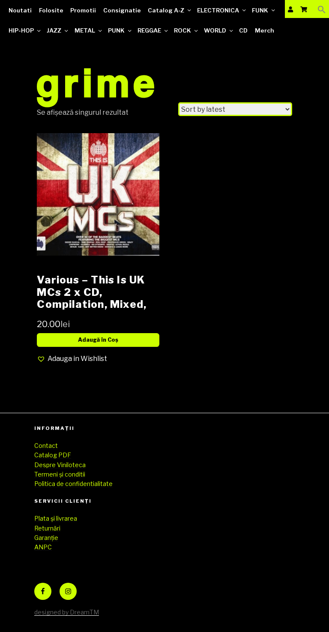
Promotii (83, 10)
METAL (85, 30)
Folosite (51, 10)
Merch (264, 30)
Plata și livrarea (55, 518)
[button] (321, 9)
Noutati (20, 10)
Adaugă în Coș (98, 340)
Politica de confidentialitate (73, 483)
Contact (46, 445)
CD (243, 30)
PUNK (116, 30)
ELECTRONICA (218, 10)
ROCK (182, 30)
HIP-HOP (21, 30)
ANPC (43, 547)
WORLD (215, 30)
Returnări (47, 528)
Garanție (46, 537)
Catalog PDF (52, 455)
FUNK (260, 10)
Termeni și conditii (59, 474)
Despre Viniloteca (60, 464)
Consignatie (122, 10)
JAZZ (54, 30)
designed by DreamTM (66, 612)
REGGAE (149, 30)
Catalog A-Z (166, 10)
